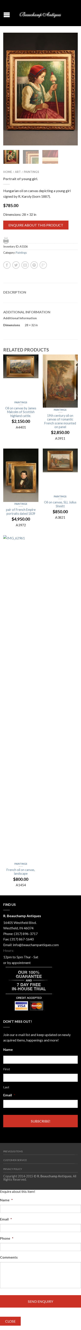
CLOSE (10, 1321)
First (6, 1069)
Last (6, 1087)
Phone (6, 1238)
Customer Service (15, 1160)
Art (18, 172)
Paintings (31, 172)
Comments (9, 1257)
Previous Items (13, 1151)
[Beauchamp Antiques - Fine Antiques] (41, 13)
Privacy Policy (12, 1169)
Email (9, 1095)
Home (7, 172)
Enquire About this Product (35, 225)
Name (8, 1049)
